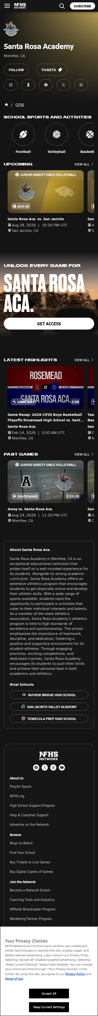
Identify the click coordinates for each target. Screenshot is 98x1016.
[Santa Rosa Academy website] (11, 84)
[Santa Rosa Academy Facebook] (46, 84)
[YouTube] (62, 767)
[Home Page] (6, 104)
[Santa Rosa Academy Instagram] (81, 84)
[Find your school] (62, 6)
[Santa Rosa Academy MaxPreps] (28, 84)
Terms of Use (14, 978)
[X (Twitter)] (45, 767)
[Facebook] (36, 767)
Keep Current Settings (49, 1007)
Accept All (49, 993)
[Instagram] (53, 767)
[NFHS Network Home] (20, 6)
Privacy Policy (75, 974)
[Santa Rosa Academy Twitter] (63, 84)
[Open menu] (7, 5)
